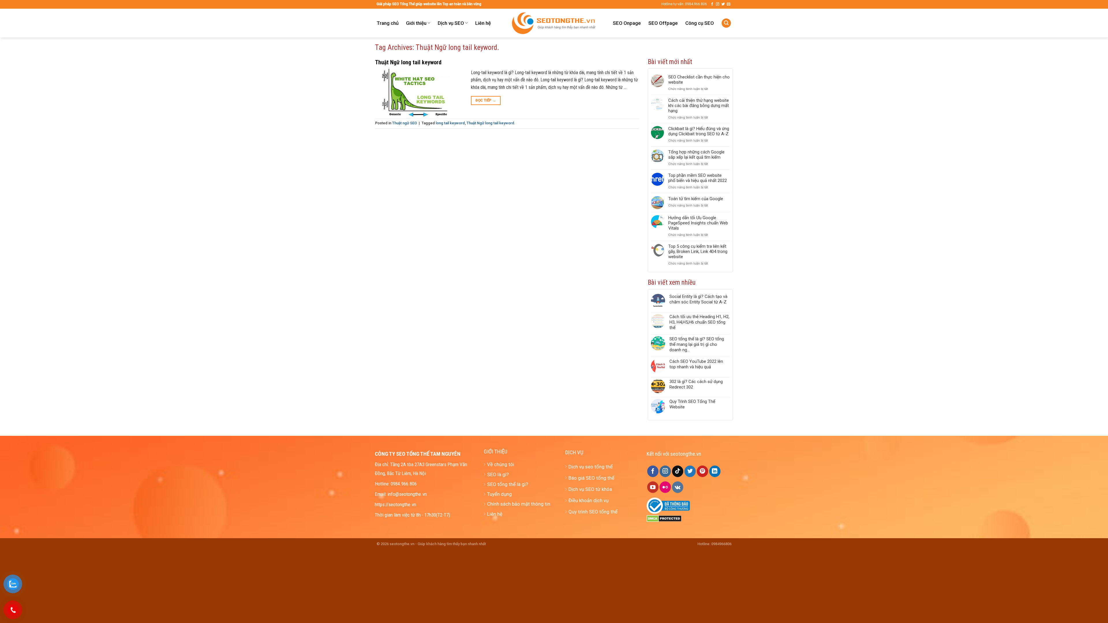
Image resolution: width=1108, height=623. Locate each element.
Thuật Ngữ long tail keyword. (491, 123)
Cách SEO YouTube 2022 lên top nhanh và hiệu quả (696, 364)
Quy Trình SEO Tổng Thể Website (692, 404)
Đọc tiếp (486, 100)
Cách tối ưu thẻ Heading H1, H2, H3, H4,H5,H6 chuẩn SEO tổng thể (699, 322)
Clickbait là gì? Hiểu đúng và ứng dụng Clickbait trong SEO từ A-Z (698, 131)
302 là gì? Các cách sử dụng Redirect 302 (696, 384)
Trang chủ (387, 23)
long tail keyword (450, 123)
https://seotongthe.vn (395, 504)
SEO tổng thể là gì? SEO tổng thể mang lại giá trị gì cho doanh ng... (696, 344)
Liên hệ (483, 23)
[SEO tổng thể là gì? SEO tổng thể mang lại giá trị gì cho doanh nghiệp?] (658, 344)
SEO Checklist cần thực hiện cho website (699, 79)
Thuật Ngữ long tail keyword (408, 62)
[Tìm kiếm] (726, 23)
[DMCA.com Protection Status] (664, 518)
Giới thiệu (416, 23)
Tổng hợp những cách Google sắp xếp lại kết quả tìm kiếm (696, 154)
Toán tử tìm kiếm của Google (695, 198)
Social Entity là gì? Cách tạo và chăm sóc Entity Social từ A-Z (698, 299)
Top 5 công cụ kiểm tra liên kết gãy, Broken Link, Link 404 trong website (697, 251)
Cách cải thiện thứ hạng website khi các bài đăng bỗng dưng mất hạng (698, 105)
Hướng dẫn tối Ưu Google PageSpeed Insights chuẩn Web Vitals (698, 223)
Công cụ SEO (699, 23)
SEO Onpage (627, 23)
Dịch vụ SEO (451, 23)
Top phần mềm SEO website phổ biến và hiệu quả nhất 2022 (697, 178)
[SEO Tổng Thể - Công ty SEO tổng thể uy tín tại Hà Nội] (554, 23)
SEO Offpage (663, 23)
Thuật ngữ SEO (404, 123)
